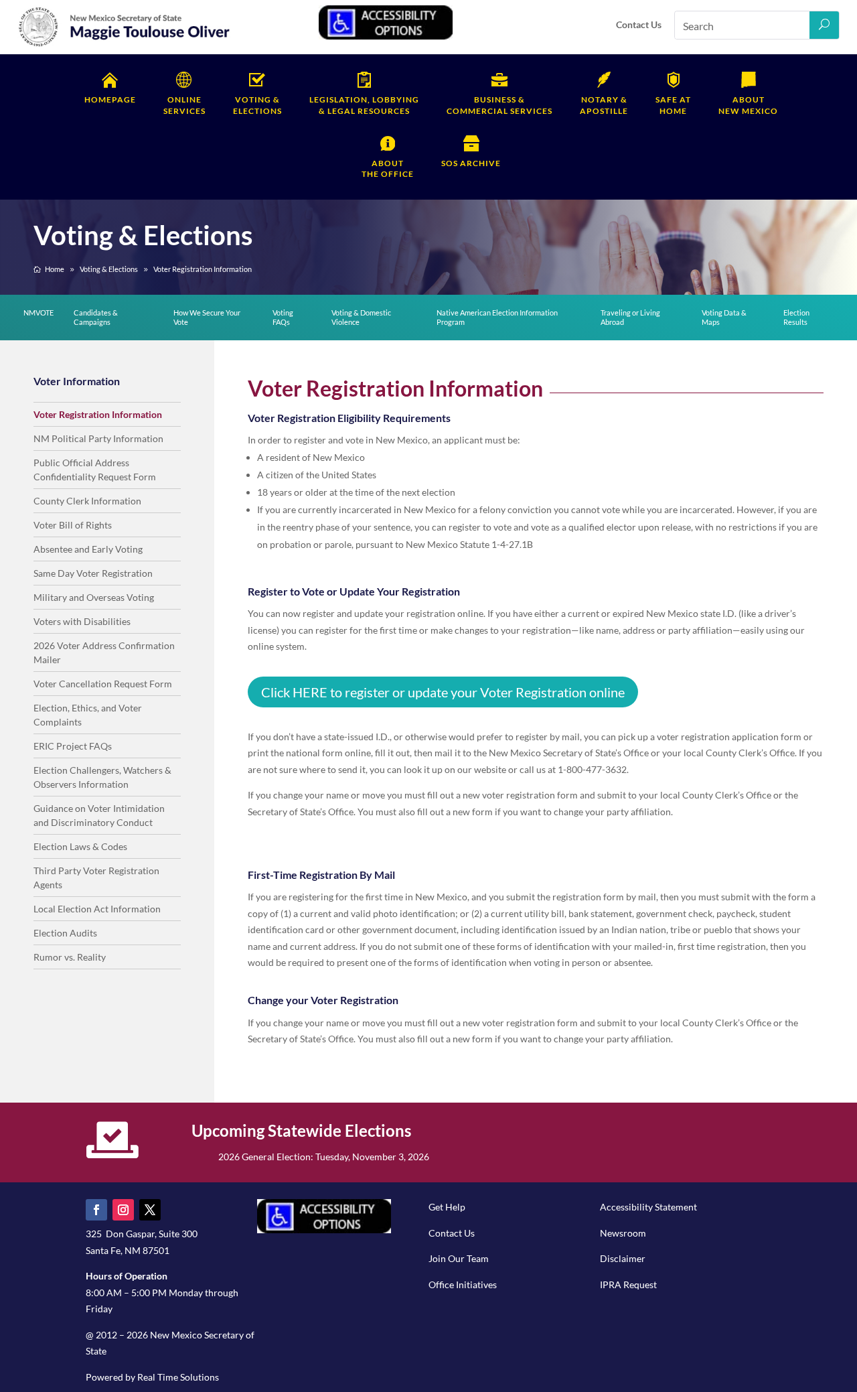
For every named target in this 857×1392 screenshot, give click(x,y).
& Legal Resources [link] (364, 105)
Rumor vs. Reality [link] (69, 957)
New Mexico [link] (748, 105)
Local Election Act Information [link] (97, 908)
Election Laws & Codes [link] (80, 846)
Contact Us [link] (638, 24)
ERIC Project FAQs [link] (72, 746)
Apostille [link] (604, 105)
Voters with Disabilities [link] (82, 621)
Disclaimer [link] (622, 1258)
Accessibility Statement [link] (648, 1206)
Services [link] (184, 105)
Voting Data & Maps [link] (724, 317)
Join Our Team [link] (458, 1258)
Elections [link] (257, 105)
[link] (124, 44)
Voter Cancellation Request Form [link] (102, 683)
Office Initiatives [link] (462, 1284)
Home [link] (673, 105)
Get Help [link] (446, 1206)
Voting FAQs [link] (282, 317)
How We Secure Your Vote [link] (206, 317)
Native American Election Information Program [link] (497, 317)
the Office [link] (388, 169)
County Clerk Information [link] (87, 500)
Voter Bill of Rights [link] (72, 525)
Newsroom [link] (623, 1233)
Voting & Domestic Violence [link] (361, 317)
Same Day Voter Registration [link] (93, 573)
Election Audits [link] (65, 932)
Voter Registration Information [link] (97, 414)
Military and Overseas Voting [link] (93, 597)
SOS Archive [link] (471, 163)
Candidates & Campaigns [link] (96, 317)
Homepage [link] (110, 99)
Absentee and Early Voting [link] (88, 549)
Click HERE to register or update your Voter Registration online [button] (443, 692)
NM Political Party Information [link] (98, 438)
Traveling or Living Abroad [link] (630, 317)
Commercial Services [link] (499, 105)
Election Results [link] (796, 317)
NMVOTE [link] (38, 312)
